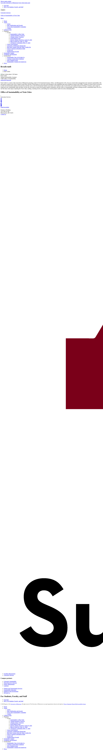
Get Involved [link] (7, 56)
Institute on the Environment (11, 691)
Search (3, 10)
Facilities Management (9, 673)
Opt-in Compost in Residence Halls (16, 734)
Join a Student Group (12, 746)
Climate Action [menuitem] (8, 29)
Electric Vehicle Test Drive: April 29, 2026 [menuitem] (21, 40)
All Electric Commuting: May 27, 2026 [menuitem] (20, 43)
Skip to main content (6, 1)
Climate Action (8, 715)
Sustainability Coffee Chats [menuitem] (17, 34)
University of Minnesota (16, 704)
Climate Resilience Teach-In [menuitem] (17, 35)
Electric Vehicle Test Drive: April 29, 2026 (21, 725)
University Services (6, 12)
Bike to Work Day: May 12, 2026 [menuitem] (18, 41)
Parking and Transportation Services (13, 688)
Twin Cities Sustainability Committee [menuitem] (16, 27)
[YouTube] (51, 100)
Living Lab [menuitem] (10, 50)
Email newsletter (5, 107)
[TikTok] (51, 103)
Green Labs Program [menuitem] (12, 44)
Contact (9, 714)
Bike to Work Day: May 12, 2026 (18, 727)
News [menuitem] (5, 63)
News (5, 749)
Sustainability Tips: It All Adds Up (16, 743)
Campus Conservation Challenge (15, 744)
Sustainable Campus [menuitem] (9, 53)
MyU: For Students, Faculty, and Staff (13, 7)
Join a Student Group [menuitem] (12, 60)
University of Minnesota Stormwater (16, 731)
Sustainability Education (10, 690)
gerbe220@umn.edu (6, 80)
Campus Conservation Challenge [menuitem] (15, 59)
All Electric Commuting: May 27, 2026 (20, 728)
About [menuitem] (5, 22)
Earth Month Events (15, 724)
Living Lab (10, 736)
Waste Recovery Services (10, 683)
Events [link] (9, 32)
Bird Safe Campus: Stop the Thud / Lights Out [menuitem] (19, 47)
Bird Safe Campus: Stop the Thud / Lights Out (19, 733)
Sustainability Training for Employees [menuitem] (16, 61)
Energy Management (9, 684)
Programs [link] (6, 31)
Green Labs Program (12, 730)
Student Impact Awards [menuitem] (13, 51)
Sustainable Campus (9, 738)
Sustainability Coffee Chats (17, 720)
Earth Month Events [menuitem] (15, 38)
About (5, 708)
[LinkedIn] (51, 101)
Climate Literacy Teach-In (17, 722)
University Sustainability (10, 681)
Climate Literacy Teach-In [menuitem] (17, 37)
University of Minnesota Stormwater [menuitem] (16, 45)
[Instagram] (51, 98)
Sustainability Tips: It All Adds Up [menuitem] (16, 57)
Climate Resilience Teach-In (17, 721)
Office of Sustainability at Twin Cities (10, 15)
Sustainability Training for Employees (16, 747)
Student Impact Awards (13, 737)
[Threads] (51, 106)
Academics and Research (10, 740)
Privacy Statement (68, 704)
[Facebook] (51, 104)
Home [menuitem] (5, 21)
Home (5, 70)
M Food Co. (7, 693)
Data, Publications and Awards (15, 711)
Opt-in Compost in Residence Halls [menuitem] (16, 48)
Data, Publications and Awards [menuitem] (15, 25)
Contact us (3, 114)
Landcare (6, 685)
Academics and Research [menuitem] (10, 54)
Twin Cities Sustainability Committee (16, 712)
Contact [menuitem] (9, 28)
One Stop (6, 5)
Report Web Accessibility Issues (79, 704)
